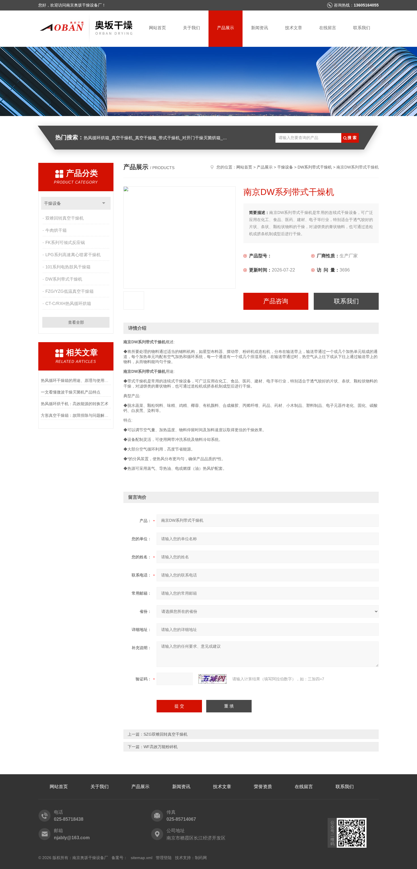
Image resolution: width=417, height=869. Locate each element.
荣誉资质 (263, 786)
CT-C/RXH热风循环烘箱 (68, 303)
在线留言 (327, 27)
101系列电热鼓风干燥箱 (67, 266)
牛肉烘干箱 (56, 230)
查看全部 (76, 322)
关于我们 (191, 27)
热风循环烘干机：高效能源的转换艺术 (74, 403)
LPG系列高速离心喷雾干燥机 (73, 254)
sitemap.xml (141, 857)
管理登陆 (164, 857)
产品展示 (225, 27)
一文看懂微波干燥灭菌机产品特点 (70, 392)
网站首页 (157, 27)
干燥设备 (52, 203)
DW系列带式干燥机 (63, 279)
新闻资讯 (259, 27)
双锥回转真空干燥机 (64, 218)
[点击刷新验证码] (212, 679)
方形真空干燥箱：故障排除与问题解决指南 (76, 415)
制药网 (201, 857)
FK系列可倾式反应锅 (65, 242)
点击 (104, 203)
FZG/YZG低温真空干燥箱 (69, 291)
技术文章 (293, 27)
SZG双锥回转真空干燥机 (166, 734)
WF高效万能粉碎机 (161, 746)
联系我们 (361, 27)
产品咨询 (275, 301)
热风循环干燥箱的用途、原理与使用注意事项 (76, 380)
